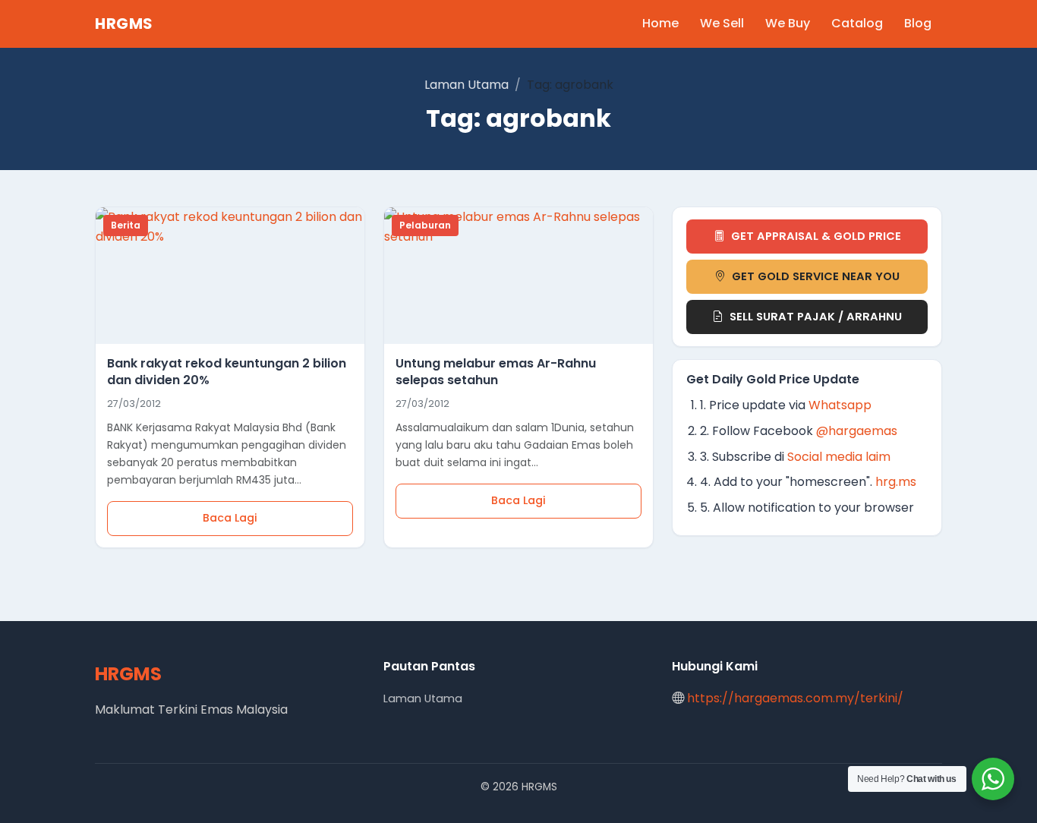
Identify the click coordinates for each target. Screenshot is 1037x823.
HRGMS (124, 23)
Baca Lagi (230, 517)
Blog (917, 23)
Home (660, 23)
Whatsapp (840, 405)
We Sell (722, 23)
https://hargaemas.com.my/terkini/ (795, 698)
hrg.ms (895, 481)
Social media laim (838, 456)
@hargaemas (856, 431)
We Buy (787, 23)
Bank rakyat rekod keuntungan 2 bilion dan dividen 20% (226, 372)
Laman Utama (466, 84)
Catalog (857, 23)
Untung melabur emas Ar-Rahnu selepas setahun (496, 372)
